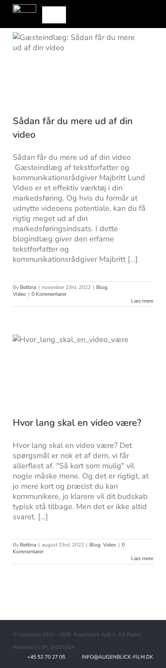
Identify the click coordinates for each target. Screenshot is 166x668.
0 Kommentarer (48, 294)
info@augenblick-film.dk (116, 657)
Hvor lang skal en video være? (77, 422)
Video (19, 294)
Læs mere (142, 300)
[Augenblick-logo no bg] (24, 8)
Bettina (28, 287)
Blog (101, 287)
